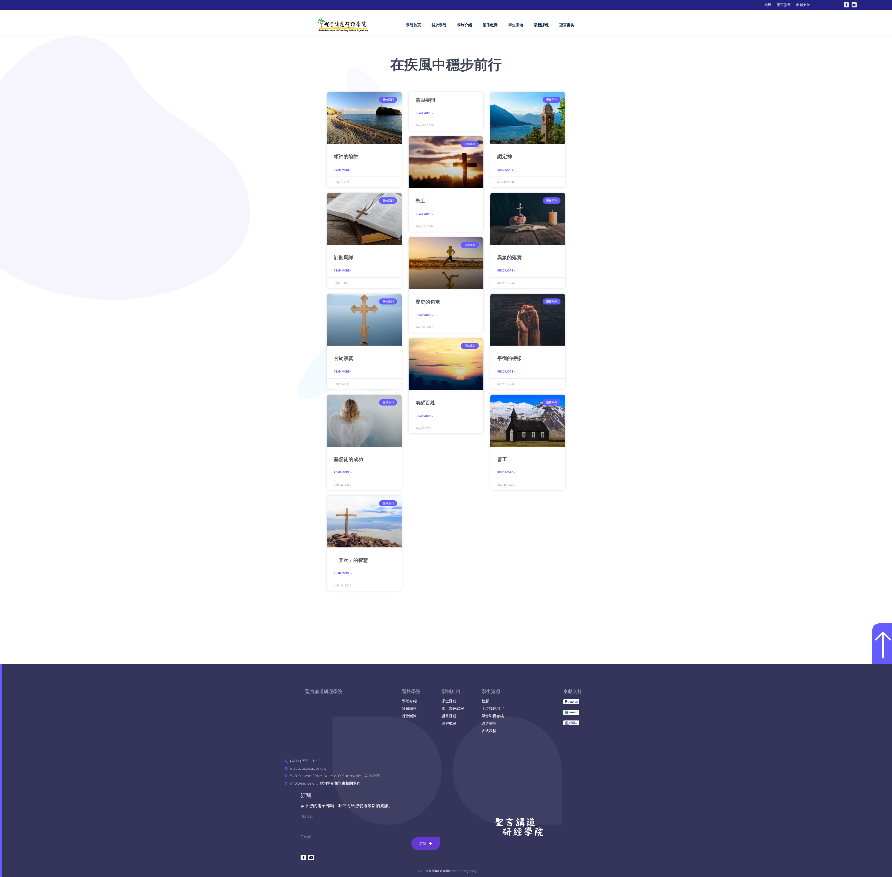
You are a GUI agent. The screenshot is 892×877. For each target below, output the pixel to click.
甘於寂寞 (343, 358)
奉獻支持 (572, 691)
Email (306, 837)
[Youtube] (854, 4)
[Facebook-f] (846, 4)
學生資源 (491, 691)
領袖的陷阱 (346, 156)
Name (307, 816)
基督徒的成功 (348, 459)
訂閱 (306, 795)
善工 (502, 459)
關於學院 (439, 25)
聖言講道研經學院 (323, 691)
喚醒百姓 (425, 403)
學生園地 (515, 25)
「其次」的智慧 (351, 560)
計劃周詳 (343, 257)
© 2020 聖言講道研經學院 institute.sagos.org (447, 871)
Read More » (343, 169)
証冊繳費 (490, 25)
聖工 (420, 201)
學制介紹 (464, 25)
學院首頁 (413, 25)
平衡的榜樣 (509, 358)
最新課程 (541, 25)
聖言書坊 (566, 25)
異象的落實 (509, 257)
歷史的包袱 (428, 302)
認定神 (504, 156)
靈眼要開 (425, 100)
